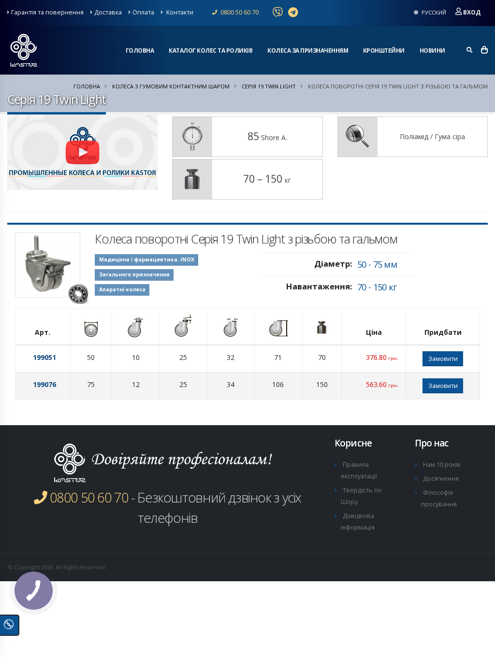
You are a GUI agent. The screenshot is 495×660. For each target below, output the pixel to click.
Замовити (443, 358)
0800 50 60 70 (239, 12)
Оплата (143, 12)
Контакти (179, 12)
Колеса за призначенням (307, 50)
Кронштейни (384, 50)
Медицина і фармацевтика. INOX (146, 259)
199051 (44, 357)
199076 (44, 384)
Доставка (108, 12)
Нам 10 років (442, 464)
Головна (140, 50)
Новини (432, 50)
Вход (471, 12)
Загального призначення (134, 274)
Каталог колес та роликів (210, 50)
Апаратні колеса (122, 289)
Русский (433, 12)
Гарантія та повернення (47, 12)
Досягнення (441, 478)
